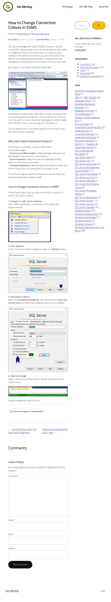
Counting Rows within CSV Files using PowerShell (22, 430)
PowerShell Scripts (85, 147)
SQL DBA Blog (24, 6)
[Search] (98, 25)
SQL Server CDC (84, 161)
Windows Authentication (88, 214)
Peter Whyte (23, 34)
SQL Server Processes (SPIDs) (85, 192)
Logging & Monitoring (87, 137)
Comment (13, 476)
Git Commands (84, 124)
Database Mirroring (86, 110)
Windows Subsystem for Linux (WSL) (89, 229)
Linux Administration (86, 134)
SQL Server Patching (86, 180)
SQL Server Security (86, 204)
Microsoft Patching (86, 140)
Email (11, 534)
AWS (78, 97)
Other (82, 70)
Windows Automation (87, 217)
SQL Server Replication (87, 197)
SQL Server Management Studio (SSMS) (26, 411)
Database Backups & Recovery (85, 105)
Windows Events (84, 220)
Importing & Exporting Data (90, 127)
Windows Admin (85, 210)
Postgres (92, 144)
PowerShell (85, 73)
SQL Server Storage (87, 207)
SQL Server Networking (88, 174)
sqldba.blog (80, 50)
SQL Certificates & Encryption (84, 152)
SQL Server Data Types (87, 164)
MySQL (80, 144)
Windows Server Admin (90, 76)
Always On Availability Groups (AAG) (89, 92)
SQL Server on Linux (86, 177)
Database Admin (85, 100)
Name (11, 520)
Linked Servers (83, 130)
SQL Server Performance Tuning (87, 185)
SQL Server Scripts (86, 200)
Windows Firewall (85, 224)
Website (11, 548)
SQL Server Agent (85, 157)
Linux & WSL (85, 64)
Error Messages (84, 114)
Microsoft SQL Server (40, 34)
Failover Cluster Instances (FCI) (87, 119)
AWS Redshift (92, 97)
